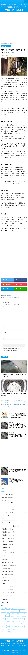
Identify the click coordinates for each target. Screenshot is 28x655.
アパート (8, 608)
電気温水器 (4, 631)
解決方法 (17, 626)
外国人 (3, 618)
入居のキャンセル (6, 541)
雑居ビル (15, 629)
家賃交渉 (22, 618)
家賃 (3, 550)
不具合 (3, 616)
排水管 (24, 621)
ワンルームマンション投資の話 (10, 526)
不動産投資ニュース (7, 535)
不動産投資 (18, 616)
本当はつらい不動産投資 (14, 10)
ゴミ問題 (11, 611)
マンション (12, 613)
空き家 (17, 297)
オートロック (21, 608)
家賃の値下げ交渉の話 (8, 552)
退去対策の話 (5, 599)
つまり (3, 608)
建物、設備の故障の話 (8, 589)
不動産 (7, 297)
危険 (10, 297)
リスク (3, 297)
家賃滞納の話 (6, 555)
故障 (3, 623)
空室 (24, 623)
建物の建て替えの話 (7, 562)
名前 (4, 326)
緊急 (8, 626)
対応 (13, 621)
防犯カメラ (9, 629)
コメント (5, 309)
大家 (12, 297)
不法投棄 (24, 616)
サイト (4, 338)
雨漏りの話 (5, 519)
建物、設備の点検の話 (8, 592)
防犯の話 (4, 602)
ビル (8, 613)
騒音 (9, 631)
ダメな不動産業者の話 (7, 497)
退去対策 (3, 629)
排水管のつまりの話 (7, 512)
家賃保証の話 (5, 559)
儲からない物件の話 (7, 538)
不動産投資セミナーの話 (8, 532)
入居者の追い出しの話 (7, 544)
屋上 (17, 621)
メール (4, 332)
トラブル (4, 500)
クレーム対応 (4, 611)
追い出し (22, 626)
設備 (3, 583)
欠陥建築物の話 (6, 568)
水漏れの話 (5, 515)
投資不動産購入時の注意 (8, 565)
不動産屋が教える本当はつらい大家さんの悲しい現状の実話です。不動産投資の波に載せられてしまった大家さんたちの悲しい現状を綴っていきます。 (14, 645)
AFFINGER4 (16, 652)
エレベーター (14, 608)
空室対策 (3, 626)
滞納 (10, 623)
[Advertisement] (14, 27)
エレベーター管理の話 (8, 586)
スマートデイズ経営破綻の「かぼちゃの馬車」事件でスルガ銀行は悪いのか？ (17, 415)
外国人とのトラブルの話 (8, 509)
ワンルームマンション (21, 613)
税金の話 (4, 577)
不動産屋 (12, 616)
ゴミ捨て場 (16, 611)
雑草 (19, 629)
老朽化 (11, 626)
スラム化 (22, 611)
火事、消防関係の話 (7, 571)
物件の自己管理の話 (6, 295)
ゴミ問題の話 (6, 506)
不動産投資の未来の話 (7, 529)
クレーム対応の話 (7, 502)
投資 (15, 297)
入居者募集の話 (6, 547)
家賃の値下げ (16, 618)
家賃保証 (3, 621)
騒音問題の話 (6, 522)
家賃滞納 (9, 621)
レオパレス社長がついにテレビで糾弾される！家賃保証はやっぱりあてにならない (17, 425)
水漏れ (6, 623)
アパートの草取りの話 (7, 494)
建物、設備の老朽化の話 (8, 595)
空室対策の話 (5, 580)
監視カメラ (15, 623)
